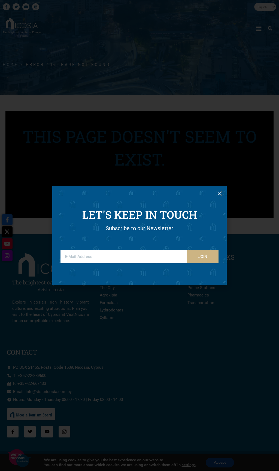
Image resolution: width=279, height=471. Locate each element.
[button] (219, 193)
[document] (139, 235)
